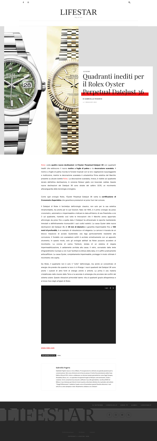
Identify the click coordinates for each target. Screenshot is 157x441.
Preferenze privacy (67, 432)
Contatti (92, 432)
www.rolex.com (47, 348)
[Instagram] (28, 2)
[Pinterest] (95, 107)
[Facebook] (23, 2)
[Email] (109, 107)
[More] (119, 107)
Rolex (65, 179)
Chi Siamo (81, 432)
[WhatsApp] (100, 107)
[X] (90, 107)
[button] (129, 2)
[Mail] (122, 415)
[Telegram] (114, 107)
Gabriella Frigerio (93, 99)
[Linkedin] (104, 107)
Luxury (86, 71)
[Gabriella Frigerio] (48, 377)
